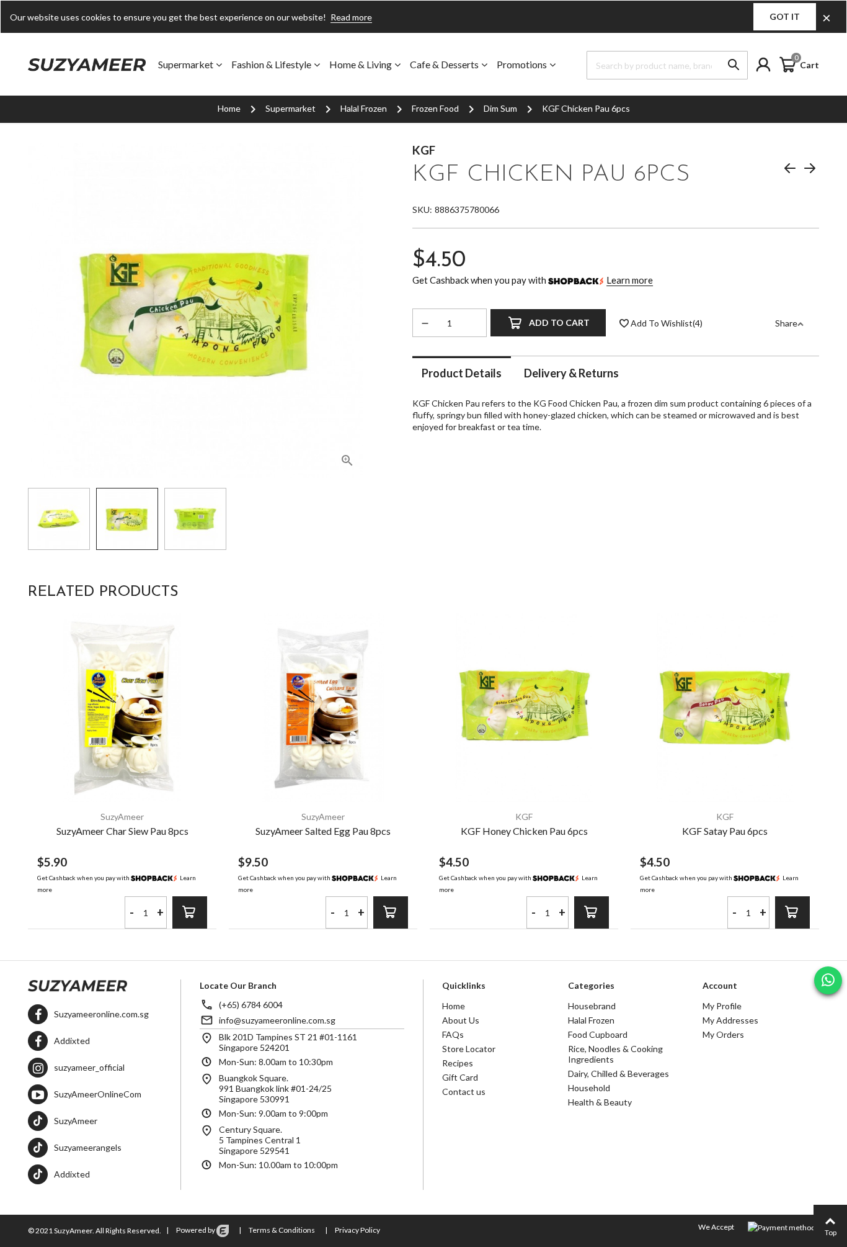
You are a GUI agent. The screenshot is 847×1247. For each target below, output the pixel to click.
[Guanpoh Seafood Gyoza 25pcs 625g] (790, 170)
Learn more (629, 280)
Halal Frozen (591, 1020)
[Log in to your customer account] (766, 64)
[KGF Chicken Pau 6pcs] (347, 462)
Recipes (457, 1063)
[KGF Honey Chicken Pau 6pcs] (524, 707)
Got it (784, 16)
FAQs (453, 1034)
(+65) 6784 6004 (251, 1004)
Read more (351, 17)
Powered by (195, 1230)
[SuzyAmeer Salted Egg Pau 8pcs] (323, 707)
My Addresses (730, 1020)
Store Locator (468, 1048)
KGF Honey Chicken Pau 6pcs (524, 831)
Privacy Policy (357, 1230)
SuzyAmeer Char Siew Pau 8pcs (122, 831)
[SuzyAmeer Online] (87, 64)
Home (453, 1006)
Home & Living (360, 64)
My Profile (722, 1006)
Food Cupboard (597, 1034)
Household (589, 1088)
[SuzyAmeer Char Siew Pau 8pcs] (122, 707)
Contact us (464, 1091)
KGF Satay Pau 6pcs (725, 831)
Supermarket (185, 64)
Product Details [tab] (462, 372)
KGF (423, 150)
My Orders (723, 1034)
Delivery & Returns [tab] (571, 372)
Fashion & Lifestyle (271, 64)
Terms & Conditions (281, 1230)
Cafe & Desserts (444, 64)
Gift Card (460, 1077)
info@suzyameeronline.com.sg (277, 1020)
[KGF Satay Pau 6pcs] (725, 707)
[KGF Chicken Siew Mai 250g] (809, 170)
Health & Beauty (600, 1102)
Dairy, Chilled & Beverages (618, 1073)
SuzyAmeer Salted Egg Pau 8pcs (323, 831)
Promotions (522, 64)
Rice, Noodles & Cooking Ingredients (615, 1054)
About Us (460, 1020)
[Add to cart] (189, 912)
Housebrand (592, 1006)
